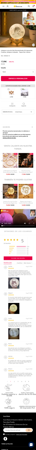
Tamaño (3, 68)
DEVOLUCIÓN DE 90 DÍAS (9, 138)
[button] (2, 164)
